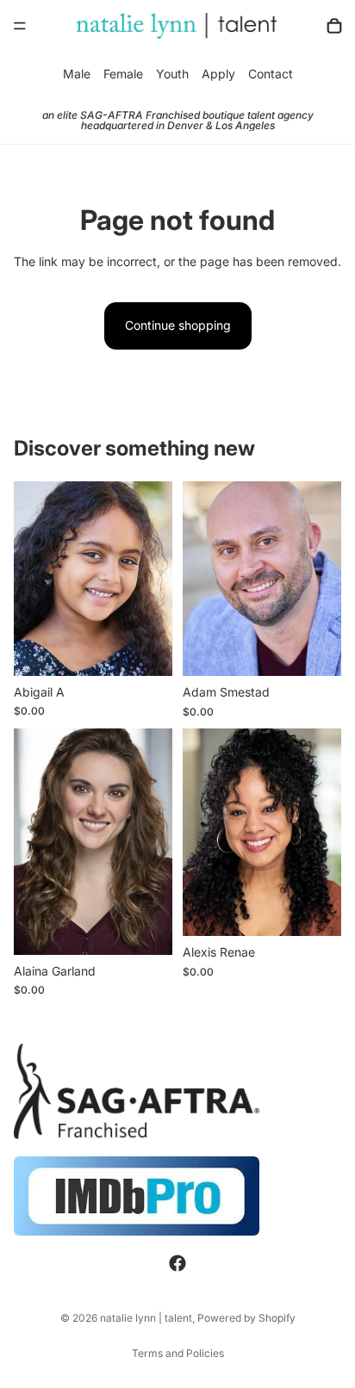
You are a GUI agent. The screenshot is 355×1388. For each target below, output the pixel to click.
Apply (218, 73)
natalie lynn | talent (146, 1317)
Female (123, 73)
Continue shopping (178, 325)
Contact (270, 73)
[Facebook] (177, 1264)
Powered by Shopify (246, 1317)
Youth (172, 73)
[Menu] (20, 26)
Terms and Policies (178, 1353)
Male (76, 73)
